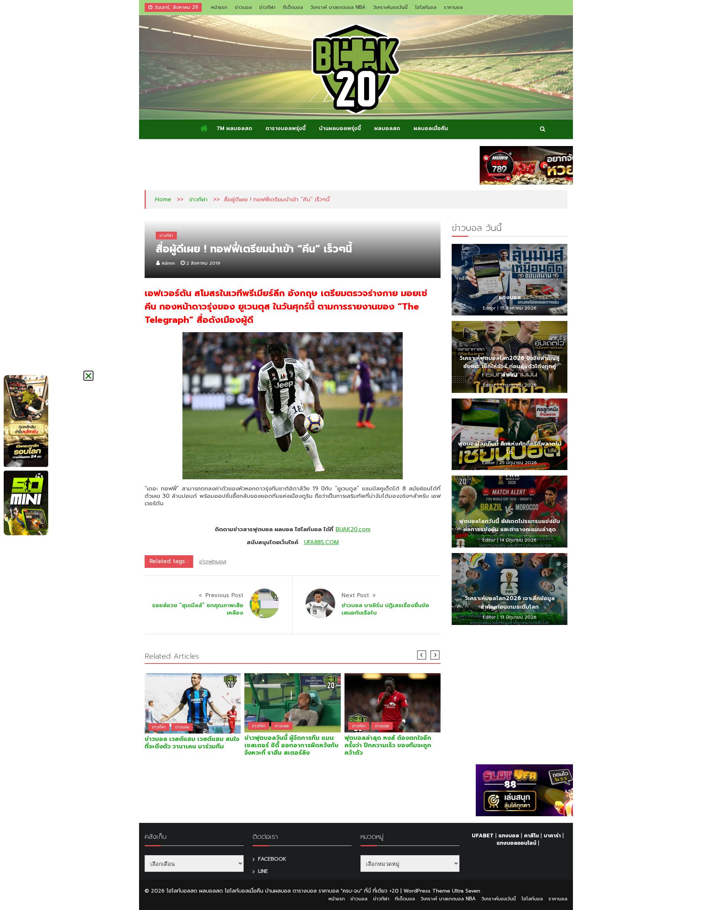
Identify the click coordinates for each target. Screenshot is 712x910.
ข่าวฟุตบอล (212, 561)
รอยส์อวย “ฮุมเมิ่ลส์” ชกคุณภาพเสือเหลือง (197, 609)
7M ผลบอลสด (234, 128)
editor (489, 308)
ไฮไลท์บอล (425, 7)
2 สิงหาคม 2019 (203, 263)
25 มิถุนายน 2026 (518, 462)
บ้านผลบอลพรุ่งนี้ (340, 128)
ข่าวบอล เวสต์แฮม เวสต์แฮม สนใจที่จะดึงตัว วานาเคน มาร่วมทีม (192, 743)
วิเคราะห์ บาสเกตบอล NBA (338, 7)
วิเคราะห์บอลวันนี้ (390, 7)
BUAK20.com (353, 529)
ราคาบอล (453, 7)
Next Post (355, 595)
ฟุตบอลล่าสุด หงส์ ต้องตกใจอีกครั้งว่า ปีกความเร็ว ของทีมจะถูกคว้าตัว (388, 745)
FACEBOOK (272, 859)
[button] (88, 375)
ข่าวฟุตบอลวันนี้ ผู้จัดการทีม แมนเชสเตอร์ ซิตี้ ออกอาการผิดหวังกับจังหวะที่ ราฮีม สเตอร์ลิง (291, 745)
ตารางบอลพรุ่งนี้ (286, 128)
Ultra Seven (466, 891)
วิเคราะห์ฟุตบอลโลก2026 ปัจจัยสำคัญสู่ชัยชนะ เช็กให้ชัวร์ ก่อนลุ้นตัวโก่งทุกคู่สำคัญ (509, 366)
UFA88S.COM (321, 542)
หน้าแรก (219, 7)
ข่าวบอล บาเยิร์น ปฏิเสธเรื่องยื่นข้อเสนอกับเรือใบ (385, 609)
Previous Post (224, 595)
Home (163, 199)
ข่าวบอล (243, 7)
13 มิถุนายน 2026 (518, 617)
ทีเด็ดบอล (293, 7)
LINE (263, 871)
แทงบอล (510, 297)
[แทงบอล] (509, 280)
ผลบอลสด (387, 128)
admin (168, 263)
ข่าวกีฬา (267, 7)
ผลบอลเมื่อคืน (430, 128)
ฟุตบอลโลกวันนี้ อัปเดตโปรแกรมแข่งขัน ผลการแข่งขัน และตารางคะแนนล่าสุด (509, 525)
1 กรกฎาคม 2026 (518, 385)
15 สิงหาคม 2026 (518, 308)
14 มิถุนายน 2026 (518, 540)
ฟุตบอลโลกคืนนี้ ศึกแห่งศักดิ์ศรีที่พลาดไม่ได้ (509, 448)
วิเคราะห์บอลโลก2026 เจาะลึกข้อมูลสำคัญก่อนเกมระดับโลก (510, 602)
